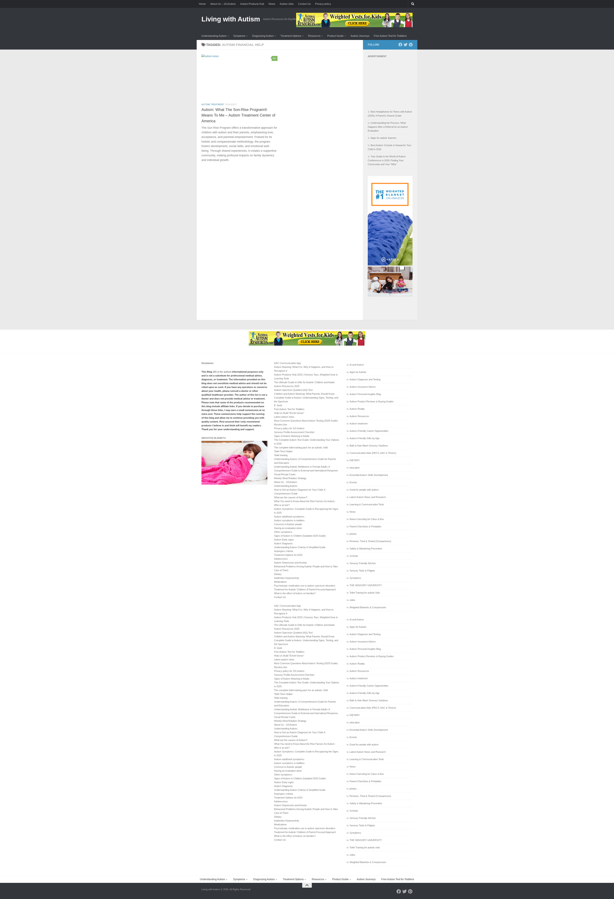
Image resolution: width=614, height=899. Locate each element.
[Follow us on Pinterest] (411, 45)
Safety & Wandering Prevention (366, 548)
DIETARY (355, 460)
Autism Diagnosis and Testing (365, 379)
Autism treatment (212, 104)
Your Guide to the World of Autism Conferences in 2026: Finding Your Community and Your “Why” (387, 160)
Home (202, 4)
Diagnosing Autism (263, 36)
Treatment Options (290, 36)
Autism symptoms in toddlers (289, 520)
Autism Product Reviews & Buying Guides (372, 401)
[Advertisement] (392, 79)
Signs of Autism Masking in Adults (291, 436)
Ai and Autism (357, 364)
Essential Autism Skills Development (369, 475)
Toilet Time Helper (283, 451)
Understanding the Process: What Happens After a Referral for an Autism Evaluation (388, 126)
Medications (280, 581)
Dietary (278, 574)
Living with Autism (230, 19)
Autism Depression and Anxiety (290, 562)
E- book (278, 405)
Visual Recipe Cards (284, 474)
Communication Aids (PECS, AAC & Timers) (373, 453)
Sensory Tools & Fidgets (362, 570)
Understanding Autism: (286, 486)
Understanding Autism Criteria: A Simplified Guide (299, 547)
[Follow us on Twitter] (405, 45)
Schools (354, 556)
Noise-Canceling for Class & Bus (367, 519)
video (352, 600)
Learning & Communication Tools (367, 504)
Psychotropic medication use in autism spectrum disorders (304, 585)
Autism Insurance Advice (363, 386)
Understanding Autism (213, 36)
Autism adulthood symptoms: (289, 516)
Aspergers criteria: (283, 551)
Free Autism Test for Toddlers (390, 36)
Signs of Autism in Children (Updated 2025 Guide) (300, 535)
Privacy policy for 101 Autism (289, 428)
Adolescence (281, 558)
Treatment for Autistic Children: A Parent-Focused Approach (305, 589)
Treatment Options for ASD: (288, 555)
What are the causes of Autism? (290, 497)
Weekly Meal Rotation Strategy (290, 478)
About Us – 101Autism (223, 4)
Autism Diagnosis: (283, 543)
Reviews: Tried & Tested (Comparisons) (370, 541)
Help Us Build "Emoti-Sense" (289, 413)
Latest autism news (284, 416)
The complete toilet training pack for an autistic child (301, 447)
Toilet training (280, 455)
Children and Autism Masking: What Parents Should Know (304, 393)
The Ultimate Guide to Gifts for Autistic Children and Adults (304, 382)
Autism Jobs (287, 4)
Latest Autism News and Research (368, 497)
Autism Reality (357, 408)
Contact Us (304, 4)
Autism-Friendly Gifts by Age (364, 438)
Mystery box (280, 424)
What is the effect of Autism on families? (295, 593)
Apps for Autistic (358, 372)
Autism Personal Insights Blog (365, 394)
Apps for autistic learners (384, 138)
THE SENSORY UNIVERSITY (366, 585)
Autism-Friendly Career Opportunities (369, 431)
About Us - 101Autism (285, 482)
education (355, 467)
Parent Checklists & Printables (365, 526)
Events (353, 482)
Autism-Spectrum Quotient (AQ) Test (293, 390)
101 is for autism (222, 371)
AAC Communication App (287, 363)
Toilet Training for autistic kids (365, 592)
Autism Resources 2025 (286, 386)
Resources (314, 36)
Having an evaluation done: (288, 528)
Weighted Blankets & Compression (368, 607)
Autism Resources (359, 416)
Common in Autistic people (288, 524)
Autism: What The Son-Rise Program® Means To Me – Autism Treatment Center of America (238, 115)
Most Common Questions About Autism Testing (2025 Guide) (306, 420)
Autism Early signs (284, 539)
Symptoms (239, 36)
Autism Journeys (359, 36)
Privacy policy (323, 4)
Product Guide (335, 36)
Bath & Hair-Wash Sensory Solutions (369, 445)
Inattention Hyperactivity (286, 578)
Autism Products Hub (252, 4)
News (272, 4)
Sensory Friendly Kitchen (363, 563)
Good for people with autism (364, 489)
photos (353, 533)
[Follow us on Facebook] (400, 45)
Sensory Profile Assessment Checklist (294, 432)
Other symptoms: (283, 532)
